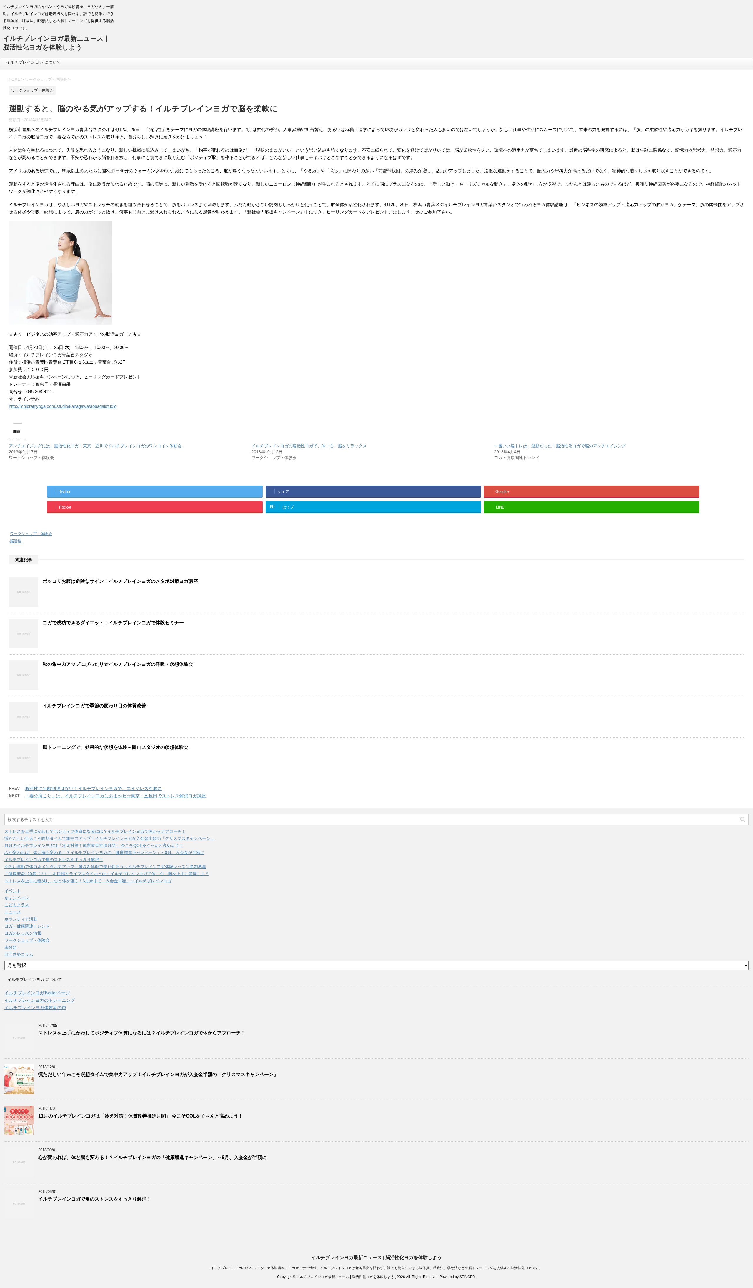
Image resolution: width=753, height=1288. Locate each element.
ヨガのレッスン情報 (22, 933)
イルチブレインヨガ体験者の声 (35, 1007)
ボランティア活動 (20, 919)
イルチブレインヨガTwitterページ (37, 992)
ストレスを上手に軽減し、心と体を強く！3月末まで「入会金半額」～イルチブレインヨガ (87, 880)
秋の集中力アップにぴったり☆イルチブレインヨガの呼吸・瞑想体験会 (118, 664)
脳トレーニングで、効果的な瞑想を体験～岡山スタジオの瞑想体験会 (116, 747)
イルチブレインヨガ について (33, 62)
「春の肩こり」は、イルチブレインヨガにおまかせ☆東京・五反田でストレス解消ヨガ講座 (115, 795)
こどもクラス (16, 905)
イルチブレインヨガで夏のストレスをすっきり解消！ (53, 859)
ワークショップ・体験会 (31, 534)
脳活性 (15, 541)
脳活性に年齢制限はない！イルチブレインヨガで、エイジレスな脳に (93, 788)
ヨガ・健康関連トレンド (27, 926)
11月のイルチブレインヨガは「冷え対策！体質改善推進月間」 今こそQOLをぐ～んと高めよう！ (93, 845)
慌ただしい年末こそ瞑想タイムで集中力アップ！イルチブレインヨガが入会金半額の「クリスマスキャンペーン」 (109, 838)
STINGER (467, 1277)
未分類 (10, 947)
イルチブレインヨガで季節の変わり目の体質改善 (94, 705)
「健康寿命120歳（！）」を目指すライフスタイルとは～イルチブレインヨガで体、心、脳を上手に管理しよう (106, 873)
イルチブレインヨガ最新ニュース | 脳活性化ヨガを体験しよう (376, 1257)
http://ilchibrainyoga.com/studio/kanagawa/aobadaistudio (62, 406)
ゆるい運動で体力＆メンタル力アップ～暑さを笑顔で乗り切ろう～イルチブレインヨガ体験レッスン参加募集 (105, 866)
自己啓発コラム (18, 954)
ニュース (12, 912)
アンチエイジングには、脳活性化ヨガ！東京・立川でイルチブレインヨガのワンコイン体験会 (95, 445)
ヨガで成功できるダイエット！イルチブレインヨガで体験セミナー (113, 622)
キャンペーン (16, 897)
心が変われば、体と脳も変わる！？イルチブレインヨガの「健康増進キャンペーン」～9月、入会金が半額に (104, 852)
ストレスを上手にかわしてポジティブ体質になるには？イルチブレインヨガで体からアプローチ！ (95, 831)
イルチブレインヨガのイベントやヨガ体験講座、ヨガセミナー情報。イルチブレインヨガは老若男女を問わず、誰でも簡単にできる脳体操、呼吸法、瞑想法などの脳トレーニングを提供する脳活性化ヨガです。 (376, 1268)
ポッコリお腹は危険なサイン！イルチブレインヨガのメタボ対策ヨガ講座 (120, 581)
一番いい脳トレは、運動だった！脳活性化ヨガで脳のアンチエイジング (560, 445)
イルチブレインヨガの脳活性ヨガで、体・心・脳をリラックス (309, 445)
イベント (12, 890)
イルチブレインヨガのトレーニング (39, 1000)
